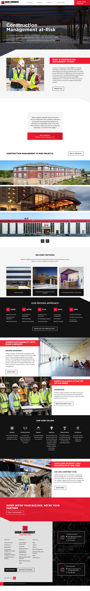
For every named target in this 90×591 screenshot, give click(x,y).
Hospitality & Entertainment (22, 551)
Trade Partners (36, 557)
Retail (20, 563)
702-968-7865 (71, 572)
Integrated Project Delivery (9, 558)
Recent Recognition (38, 549)
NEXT (47, 241)
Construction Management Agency (9, 554)
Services (7, 539)
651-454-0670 (71, 540)
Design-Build (7, 547)
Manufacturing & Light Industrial (24, 558)
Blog (34, 542)
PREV (42, 241)
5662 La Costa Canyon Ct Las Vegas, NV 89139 (74, 569)
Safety (34, 555)
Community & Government (22, 543)
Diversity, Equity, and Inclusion (38, 552)
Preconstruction (8, 542)
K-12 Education (23, 554)
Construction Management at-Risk (9, 550)
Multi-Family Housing (24, 560)
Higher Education (23, 548)
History (34, 547)
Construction (7, 545)
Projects (21, 539)
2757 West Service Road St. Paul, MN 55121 (75, 537)
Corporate (21, 546)
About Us (35, 539)
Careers (34, 545)
